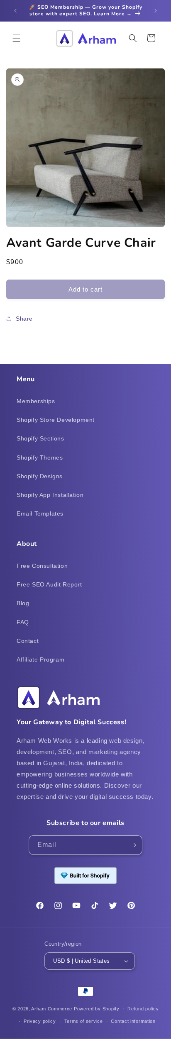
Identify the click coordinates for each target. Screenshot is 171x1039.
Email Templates (40, 513)
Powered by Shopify (97, 1008)
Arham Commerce (51, 1008)
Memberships (36, 401)
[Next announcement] (156, 11)
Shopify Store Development (56, 419)
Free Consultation (42, 565)
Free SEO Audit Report (49, 584)
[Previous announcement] (15, 11)
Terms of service (83, 1021)
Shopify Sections (40, 438)
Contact (28, 641)
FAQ (23, 622)
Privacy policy (40, 1021)
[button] (16, 38)
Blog (23, 603)
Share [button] (24, 318)
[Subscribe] (133, 845)
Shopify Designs (40, 476)
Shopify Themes (40, 457)
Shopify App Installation (50, 495)
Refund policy (143, 1008)
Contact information (133, 1021)
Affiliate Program (40, 659)
